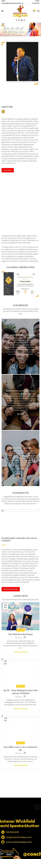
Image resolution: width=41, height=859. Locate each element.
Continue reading (21, 652)
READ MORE (8, 170)
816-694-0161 (35, 3)
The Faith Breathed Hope (20, 634)
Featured (20, 630)
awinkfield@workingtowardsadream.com (12, 3)
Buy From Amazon (11, 589)
